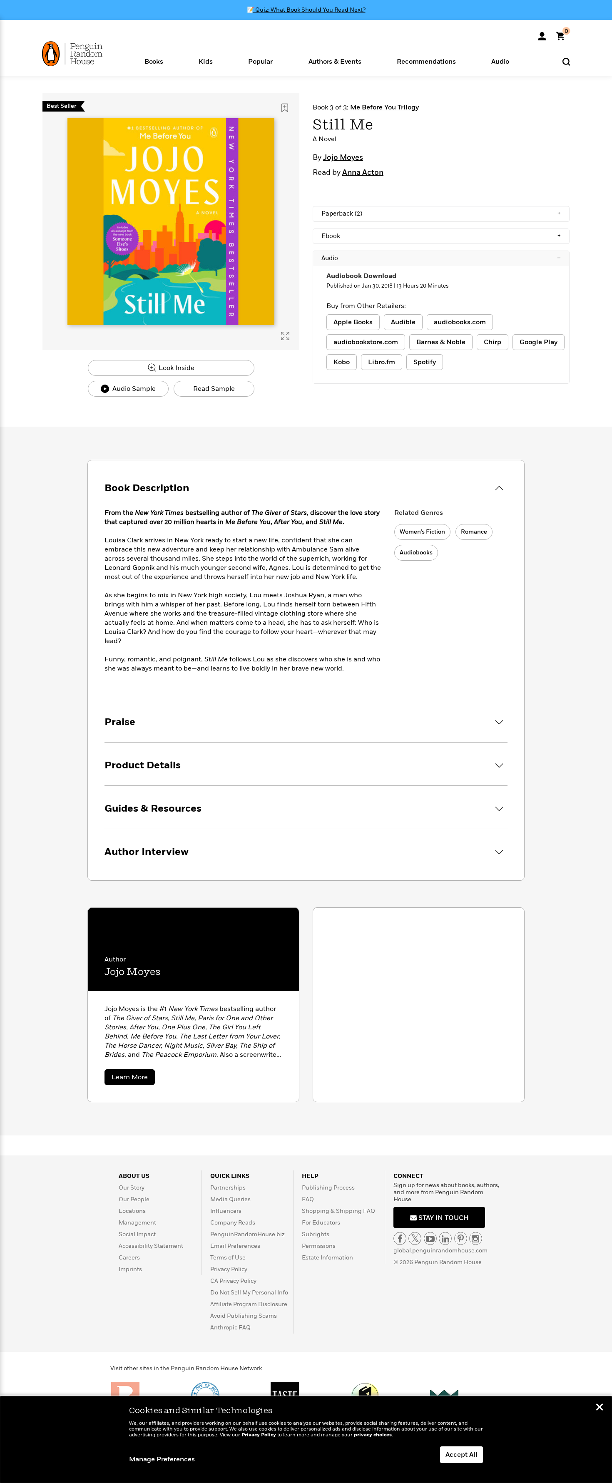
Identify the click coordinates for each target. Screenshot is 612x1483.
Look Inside (175, 368)
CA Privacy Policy (233, 1281)
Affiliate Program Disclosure (248, 1304)
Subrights (315, 1234)
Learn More (133, 1078)
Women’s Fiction (422, 532)
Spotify (424, 362)
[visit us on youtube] (430, 1238)
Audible (403, 322)
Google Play (538, 342)
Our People (134, 1199)
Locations (132, 1211)
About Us (134, 1176)
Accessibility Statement (151, 1246)
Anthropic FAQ (230, 1327)
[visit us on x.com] (414, 1238)
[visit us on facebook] (399, 1238)
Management (137, 1223)
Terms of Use (228, 1258)
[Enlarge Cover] (285, 336)
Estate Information (327, 1258)
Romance (474, 532)
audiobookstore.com (365, 342)
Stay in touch (443, 1217)
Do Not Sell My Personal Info (249, 1293)
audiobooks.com (460, 322)
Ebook (441, 236)
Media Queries (230, 1199)
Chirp (492, 342)
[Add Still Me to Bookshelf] (284, 107)
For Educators (321, 1223)
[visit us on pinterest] (460, 1238)
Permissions (319, 1246)
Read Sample (214, 388)
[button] (154, 61)
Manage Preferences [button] (162, 1459)
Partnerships (228, 1188)
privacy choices (373, 1434)
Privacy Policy (228, 1269)
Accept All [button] (461, 1454)
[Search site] (566, 61)
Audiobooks (416, 552)
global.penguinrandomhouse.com (440, 1250)
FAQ (308, 1199)
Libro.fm (381, 362)
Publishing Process (328, 1188)
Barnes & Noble (440, 342)
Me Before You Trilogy (384, 107)
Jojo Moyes (343, 158)
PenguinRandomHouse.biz (247, 1234)
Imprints (130, 1269)
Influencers (225, 1211)
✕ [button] (600, 1408)
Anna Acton (362, 173)
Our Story (131, 1188)
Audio (441, 258)
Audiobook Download (361, 276)
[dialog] (306, 1439)
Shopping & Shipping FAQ (338, 1211)
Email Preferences (235, 1246)
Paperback (441, 213)
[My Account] (542, 33)
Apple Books (353, 322)
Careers (129, 1258)
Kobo (341, 362)
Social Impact (137, 1234)
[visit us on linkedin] (445, 1238)
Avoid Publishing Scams (243, 1316)
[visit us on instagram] (475, 1238)
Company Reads (232, 1223)
